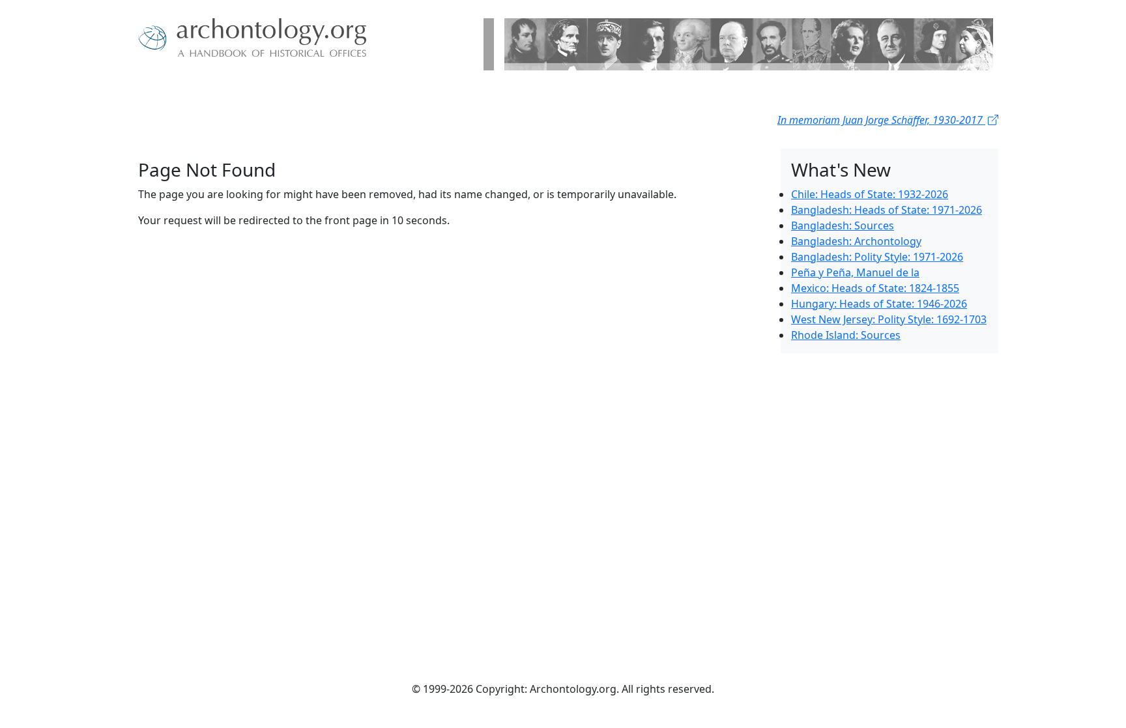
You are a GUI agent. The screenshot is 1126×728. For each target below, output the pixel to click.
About (179, 91)
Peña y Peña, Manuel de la (855, 272)
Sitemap (281, 91)
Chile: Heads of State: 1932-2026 (869, 194)
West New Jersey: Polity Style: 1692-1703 (889, 319)
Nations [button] (224, 91)
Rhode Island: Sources (846, 335)
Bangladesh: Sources (842, 225)
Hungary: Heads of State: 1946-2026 (879, 304)
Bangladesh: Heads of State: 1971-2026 (886, 210)
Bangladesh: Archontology (856, 241)
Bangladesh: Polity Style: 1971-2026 (877, 257)
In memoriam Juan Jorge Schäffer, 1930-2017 (881, 120)
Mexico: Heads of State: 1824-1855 (875, 288)
